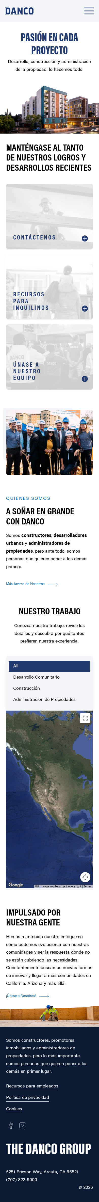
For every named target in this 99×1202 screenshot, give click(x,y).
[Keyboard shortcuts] (37, 886)
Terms (87, 886)
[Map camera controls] (85, 877)
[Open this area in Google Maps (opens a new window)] (15, 885)
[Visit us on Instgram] (22, 1125)
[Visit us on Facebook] (11, 1125)
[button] (47, 801)
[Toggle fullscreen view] (85, 718)
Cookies (14, 1109)
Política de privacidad (27, 1098)
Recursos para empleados (32, 1086)
